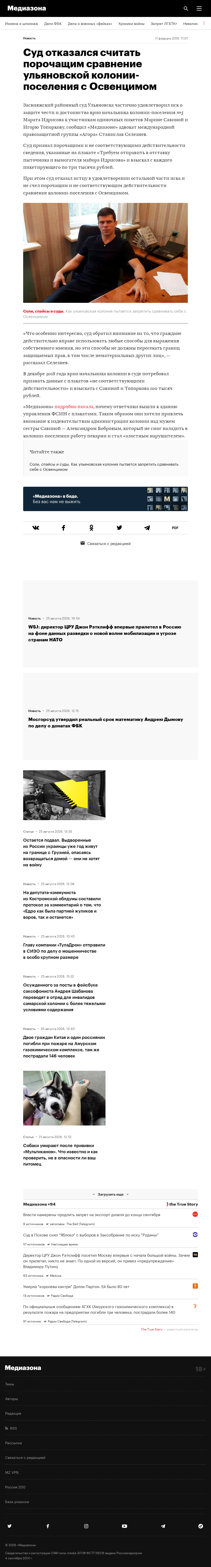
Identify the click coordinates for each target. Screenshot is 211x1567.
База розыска (17, 1501)
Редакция (13, 1413)
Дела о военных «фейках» (90, 23)
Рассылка (13, 1442)
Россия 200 (15, 1486)
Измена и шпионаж (21, 23)
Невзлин (190, 23)
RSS (12, 1428)
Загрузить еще (111, 1194)
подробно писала (74, 407)
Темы (9, 1383)
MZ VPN (12, 1472)
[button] (199, 8)
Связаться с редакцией (109, 543)
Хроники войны (131, 23)
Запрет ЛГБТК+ (164, 23)
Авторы (11, 1398)
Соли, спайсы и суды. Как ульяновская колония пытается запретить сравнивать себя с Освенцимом (104, 466)
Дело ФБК (53, 23)
